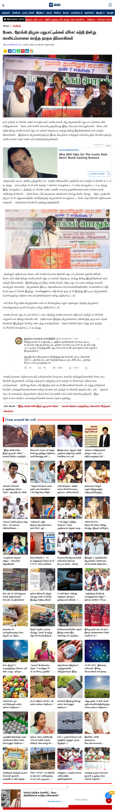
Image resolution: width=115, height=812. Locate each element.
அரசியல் (16, 12)
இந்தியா (40, 12)
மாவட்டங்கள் (28, 12)
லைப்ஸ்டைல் (76, 12)
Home (6, 26)
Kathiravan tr (14, 45)
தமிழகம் (6, 12)
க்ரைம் (66, 12)
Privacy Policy (81, 800)
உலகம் (49, 12)
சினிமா (57, 12)
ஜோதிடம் (100, 12)
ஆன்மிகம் (89, 12)
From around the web (20, 419)
